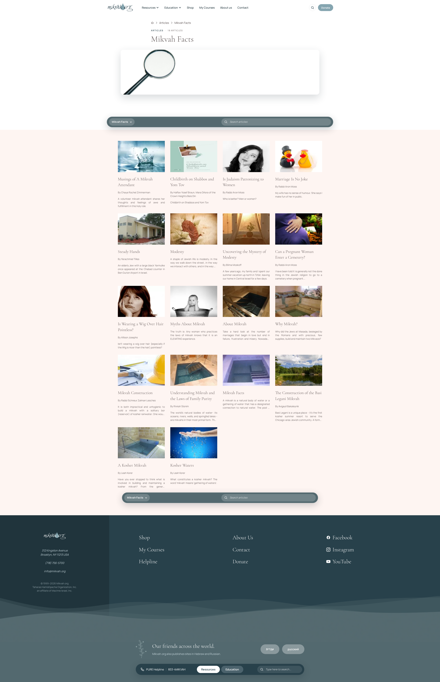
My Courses (207, 7)
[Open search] (312, 7)
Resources (148, 7)
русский (293, 649)
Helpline (148, 561)
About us (226, 7)
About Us (243, 537)
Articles (164, 23)
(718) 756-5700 (54, 563)
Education (171, 7)
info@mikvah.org (54, 571)
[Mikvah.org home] (120, 7)
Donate (325, 7)
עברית (270, 649)
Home (152, 22)
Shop (190, 7)
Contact (242, 7)
